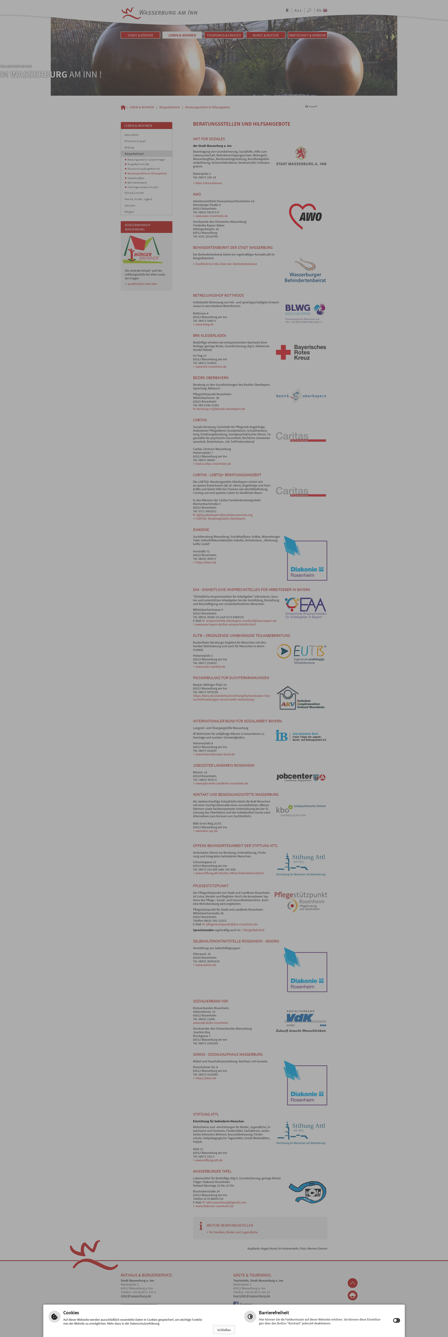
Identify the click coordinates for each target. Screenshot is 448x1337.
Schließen (224, 1330)
